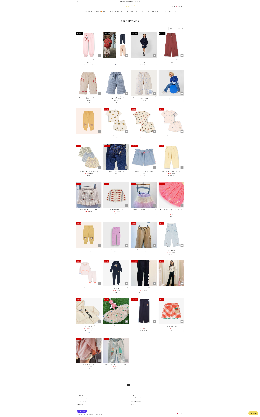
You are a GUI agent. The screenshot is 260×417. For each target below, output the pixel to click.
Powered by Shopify (97, 414)
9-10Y (116, 329)
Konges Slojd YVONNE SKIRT (116, 325)
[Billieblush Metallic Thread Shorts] (144, 157)
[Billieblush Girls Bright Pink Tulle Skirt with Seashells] (171, 195)
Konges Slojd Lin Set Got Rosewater (171, 135)
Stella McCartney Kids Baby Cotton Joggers (116, 364)
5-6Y (89, 175)
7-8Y (118, 63)
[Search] (172, 6)
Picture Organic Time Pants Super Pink (116, 249)
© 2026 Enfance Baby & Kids (84, 414)
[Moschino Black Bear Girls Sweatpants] (171, 273)
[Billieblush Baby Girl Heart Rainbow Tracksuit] (88, 273)
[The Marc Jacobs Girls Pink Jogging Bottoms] (88, 45)
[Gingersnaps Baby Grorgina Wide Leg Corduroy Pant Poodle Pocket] (116, 83)
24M (115, 368)
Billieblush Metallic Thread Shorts (144, 171)
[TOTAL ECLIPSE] (115, 64)
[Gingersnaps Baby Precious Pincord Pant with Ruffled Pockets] (144, 83)
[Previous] (78, 2)
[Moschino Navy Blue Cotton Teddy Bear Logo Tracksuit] (116, 273)
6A (86, 64)
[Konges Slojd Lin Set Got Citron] (116, 121)
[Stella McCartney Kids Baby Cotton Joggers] (116, 350)
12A (92, 64)
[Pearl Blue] (89, 368)
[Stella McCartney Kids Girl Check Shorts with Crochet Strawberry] (171, 311)
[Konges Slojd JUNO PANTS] (116, 45)
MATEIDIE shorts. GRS (88, 364)
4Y (114, 63)
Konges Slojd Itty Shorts (116, 209)
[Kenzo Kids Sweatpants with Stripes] (144, 311)
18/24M (86, 330)
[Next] (183, 2)
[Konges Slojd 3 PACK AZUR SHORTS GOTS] (88, 157)
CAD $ (180, 6)
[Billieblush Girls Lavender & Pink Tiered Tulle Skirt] (144, 195)
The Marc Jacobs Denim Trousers (171, 97)
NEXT (134, 385)
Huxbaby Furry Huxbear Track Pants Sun (88, 249)
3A (139, 177)
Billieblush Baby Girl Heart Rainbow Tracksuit (89, 287)
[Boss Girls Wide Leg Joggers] (171, 45)
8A (88, 64)
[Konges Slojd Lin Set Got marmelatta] (144, 121)
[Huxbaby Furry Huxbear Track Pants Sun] (88, 235)
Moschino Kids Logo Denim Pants (116, 171)
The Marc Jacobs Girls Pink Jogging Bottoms (89, 59)
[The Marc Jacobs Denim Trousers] (171, 83)
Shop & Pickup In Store (137, 397)
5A (84, 64)
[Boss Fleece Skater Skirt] (144, 45)
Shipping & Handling (136, 401)
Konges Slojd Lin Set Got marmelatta (144, 135)
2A (89, 330)
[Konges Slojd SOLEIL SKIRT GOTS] (88, 195)
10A (90, 64)
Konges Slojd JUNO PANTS (116, 59)
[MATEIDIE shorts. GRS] (88, 350)
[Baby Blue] (89, 332)
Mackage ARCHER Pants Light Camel (144, 249)
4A (141, 177)
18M (114, 102)
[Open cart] (183, 6)
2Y (87, 102)
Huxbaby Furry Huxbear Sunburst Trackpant (88, 135)
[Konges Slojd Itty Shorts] (116, 195)
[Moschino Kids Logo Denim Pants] (116, 157)
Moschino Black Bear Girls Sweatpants (171, 287)
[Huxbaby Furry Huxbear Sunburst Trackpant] (88, 121)
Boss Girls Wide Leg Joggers (171, 59)
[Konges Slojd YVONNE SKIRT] (116, 311)
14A (120, 177)
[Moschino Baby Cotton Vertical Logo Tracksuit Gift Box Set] (88, 311)
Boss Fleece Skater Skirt (143, 59)
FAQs (132, 404)
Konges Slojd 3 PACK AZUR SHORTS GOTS (89, 171)
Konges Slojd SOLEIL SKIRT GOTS (89, 209)
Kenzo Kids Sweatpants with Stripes (144, 325)
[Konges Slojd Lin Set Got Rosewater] (171, 121)
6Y (115, 63)
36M (117, 368)
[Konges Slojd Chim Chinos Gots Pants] (171, 157)
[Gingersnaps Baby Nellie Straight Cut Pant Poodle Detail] (88, 83)
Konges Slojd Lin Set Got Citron (116, 135)
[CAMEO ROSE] (116, 64)
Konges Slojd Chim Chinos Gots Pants (171, 171)
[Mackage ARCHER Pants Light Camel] (144, 235)
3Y (89, 102)
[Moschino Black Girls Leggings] (144, 273)
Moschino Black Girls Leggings (144, 287)
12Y (171, 330)
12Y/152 (88, 370)
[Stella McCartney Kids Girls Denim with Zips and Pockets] (171, 235)
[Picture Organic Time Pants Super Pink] (116, 235)
